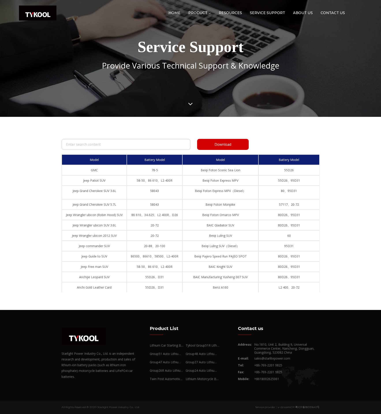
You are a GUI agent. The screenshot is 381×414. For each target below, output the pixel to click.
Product (197, 13)
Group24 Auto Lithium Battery (202, 370)
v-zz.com (284, 407)
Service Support (267, 13)
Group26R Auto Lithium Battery (166, 370)
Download (223, 144)
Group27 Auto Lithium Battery (202, 362)
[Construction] (37, 13)
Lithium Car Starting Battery (166, 345)
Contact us (333, 13)
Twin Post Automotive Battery (166, 379)
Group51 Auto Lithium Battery (166, 354)
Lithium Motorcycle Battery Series (202, 379)
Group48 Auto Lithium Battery (202, 354)
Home (174, 13)
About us (303, 13)
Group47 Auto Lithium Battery (166, 362)
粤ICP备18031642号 (307, 407)
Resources (230, 13)
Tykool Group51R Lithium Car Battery (202, 345)
